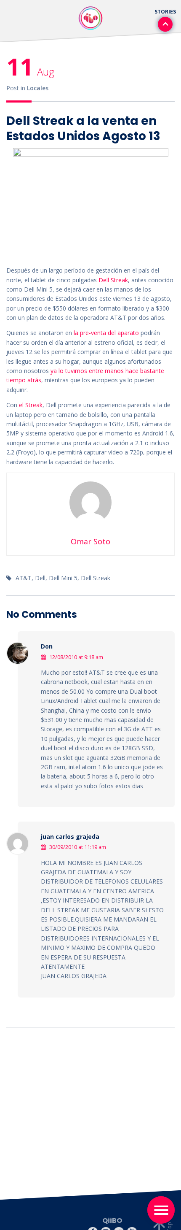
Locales (37, 88)
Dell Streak (113, 280)
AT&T (24, 578)
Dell (40, 578)
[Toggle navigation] (161, 1210)
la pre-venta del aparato (106, 333)
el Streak (31, 405)
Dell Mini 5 (63, 578)
